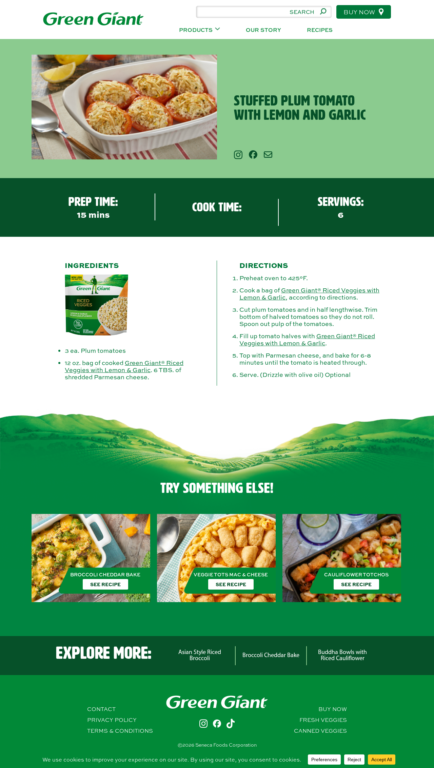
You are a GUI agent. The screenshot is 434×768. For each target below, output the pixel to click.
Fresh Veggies (323, 720)
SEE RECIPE (105, 584)
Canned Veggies (320, 730)
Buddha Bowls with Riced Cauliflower (342, 656)
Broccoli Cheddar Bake (270, 656)
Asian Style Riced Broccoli (199, 656)
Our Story (263, 30)
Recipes (320, 30)
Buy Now (359, 12)
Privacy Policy (112, 720)
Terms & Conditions (120, 730)
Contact (101, 709)
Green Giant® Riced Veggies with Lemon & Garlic (124, 366)
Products (196, 30)
